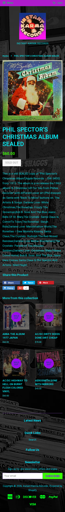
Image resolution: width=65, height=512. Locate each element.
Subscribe (53, 476)
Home (5, 56)
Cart (59, 2)
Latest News (32, 420)
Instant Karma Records (35, 486)
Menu (9, 2)
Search (32, 439)
